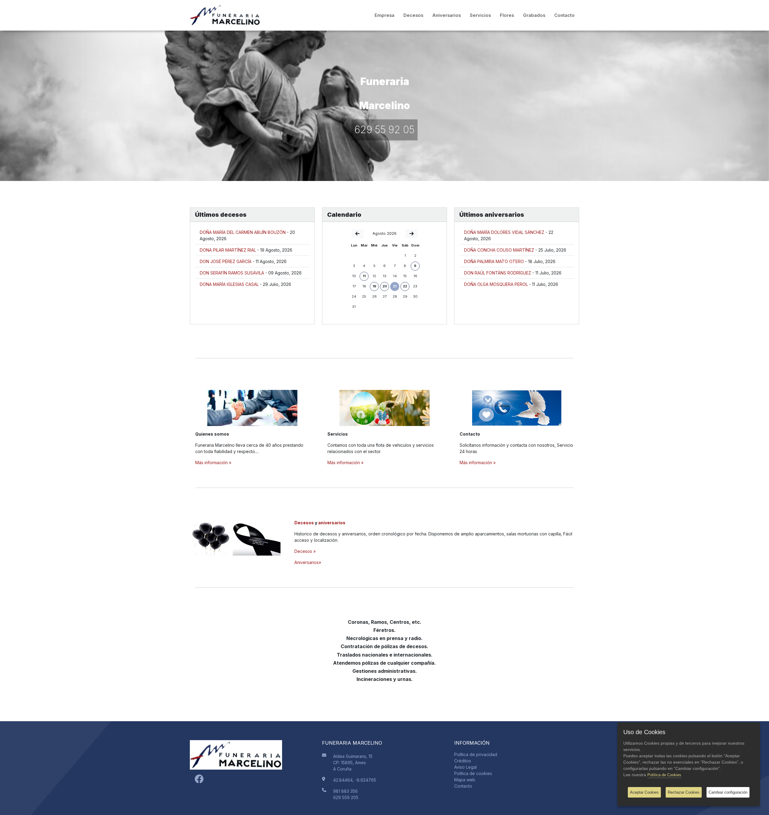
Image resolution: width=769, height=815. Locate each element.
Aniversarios (446, 15)
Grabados (534, 15)
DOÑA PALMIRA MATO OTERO (494, 261)
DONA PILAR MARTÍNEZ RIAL (228, 250)
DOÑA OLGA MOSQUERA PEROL (496, 284)
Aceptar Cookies (644, 792)
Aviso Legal (465, 767)
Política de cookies (473, 773)
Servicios (480, 15)
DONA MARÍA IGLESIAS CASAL (229, 284)
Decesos (413, 15)
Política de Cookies (664, 775)
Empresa (384, 15)
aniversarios (331, 522)
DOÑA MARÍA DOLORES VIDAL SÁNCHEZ (504, 232)
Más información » (213, 462)
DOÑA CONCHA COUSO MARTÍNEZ (499, 250)
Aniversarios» (307, 562)
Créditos (462, 760)
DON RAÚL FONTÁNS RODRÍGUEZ (497, 272)
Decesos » (305, 551)
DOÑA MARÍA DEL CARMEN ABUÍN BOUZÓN (243, 232)
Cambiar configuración (728, 792)
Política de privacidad (475, 754)
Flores (507, 15)
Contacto (564, 15)
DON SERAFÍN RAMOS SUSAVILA (232, 272)
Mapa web (464, 779)
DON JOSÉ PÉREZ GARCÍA (225, 261)
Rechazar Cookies (684, 792)
